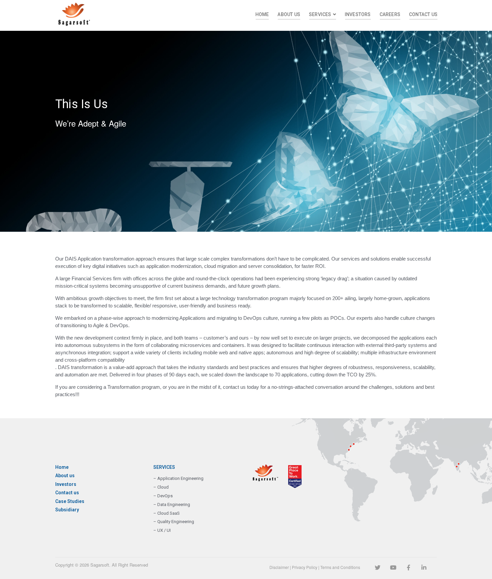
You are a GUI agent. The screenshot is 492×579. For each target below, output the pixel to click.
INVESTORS (358, 14)
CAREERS (390, 14)
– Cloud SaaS (166, 513)
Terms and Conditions (340, 567)
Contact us (67, 492)
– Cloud (161, 487)
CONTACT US (423, 14)
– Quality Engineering (173, 521)
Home (62, 467)
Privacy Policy (304, 567)
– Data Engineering (171, 504)
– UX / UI (162, 530)
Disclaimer (279, 567)
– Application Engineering (178, 478)
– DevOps (163, 495)
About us (65, 475)
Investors (65, 484)
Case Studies (69, 501)
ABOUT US (288, 14)
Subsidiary (67, 509)
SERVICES (320, 14)
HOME (262, 14)
